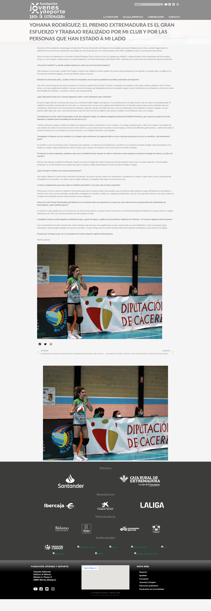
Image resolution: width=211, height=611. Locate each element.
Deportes (143, 572)
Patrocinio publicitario (148, 586)
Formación (143, 579)
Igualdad (143, 575)
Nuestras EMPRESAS (133, 17)
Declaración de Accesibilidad (151, 589)
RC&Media (114, 595)
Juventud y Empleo (147, 582)
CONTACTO (174, 17)
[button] (40, 344)
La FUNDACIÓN (110, 17)
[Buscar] (162, 4)
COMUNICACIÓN (156, 17)
